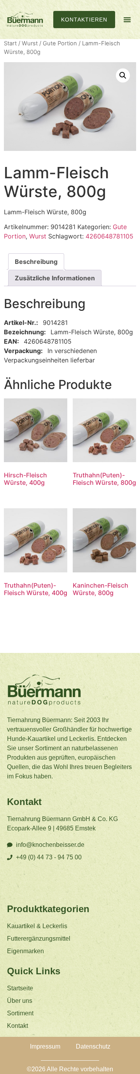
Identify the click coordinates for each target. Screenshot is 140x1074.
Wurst (30, 43)
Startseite (20, 988)
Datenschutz (93, 1046)
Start (10, 43)
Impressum (45, 1046)
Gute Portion (60, 43)
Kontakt (17, 1025)
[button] (127, 19)
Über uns (19, 1000)
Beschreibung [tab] (36, 261)
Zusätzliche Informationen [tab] (55, 278)
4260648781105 (109, 236)
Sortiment (20, 1013)
